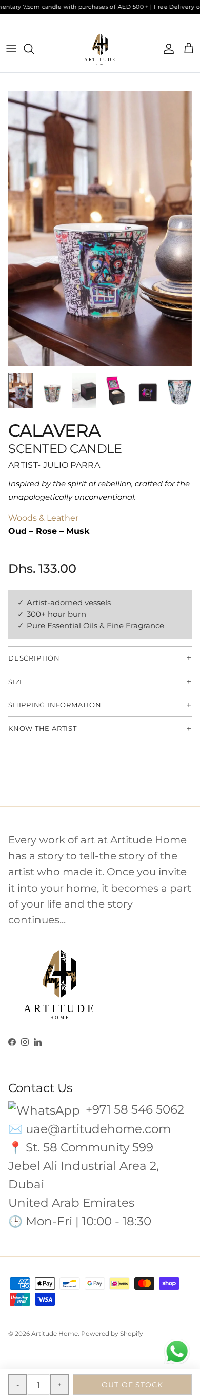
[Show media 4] (116, 390)
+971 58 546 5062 (133, 1109)
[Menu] (11, 48)
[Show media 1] (20, 390)
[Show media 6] (179, 390)
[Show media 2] (52, 390)
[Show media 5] (147, 390)
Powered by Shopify (112, 1333)
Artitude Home (54, 1333)
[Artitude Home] (100, 49)
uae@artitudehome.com (98, 1129)
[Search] (34, 48)
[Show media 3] (84, 390)
